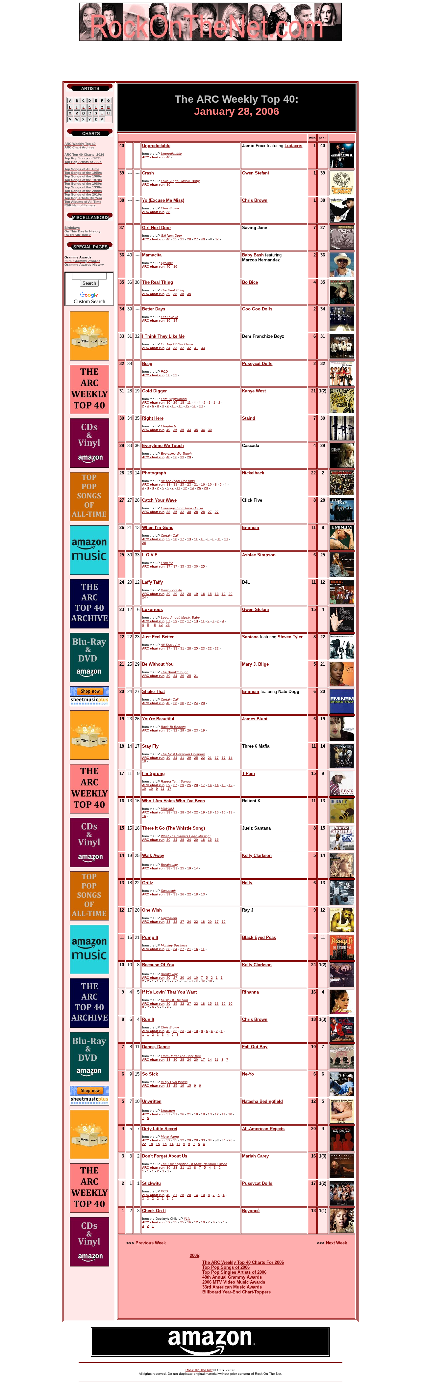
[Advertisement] (210, 61)
